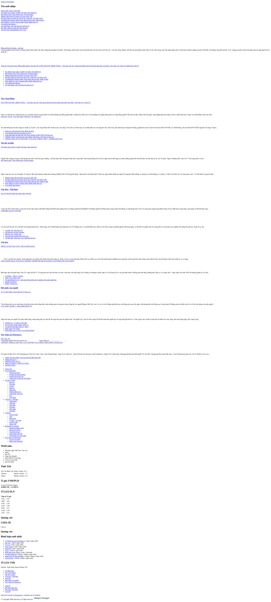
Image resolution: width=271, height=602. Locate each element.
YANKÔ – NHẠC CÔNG (14, 276)
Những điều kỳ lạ (15, 392)
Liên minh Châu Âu (16, 394)
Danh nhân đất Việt (15, 434)
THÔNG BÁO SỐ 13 (12, 361)
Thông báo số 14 (10, 359)
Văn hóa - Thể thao (9, 189)
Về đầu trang (9, 571)
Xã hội (11, 386)
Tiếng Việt (12, 424)
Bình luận (12, 418)
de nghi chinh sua (11, 554)
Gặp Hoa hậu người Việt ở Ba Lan (16, 236)
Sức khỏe (12, 409)
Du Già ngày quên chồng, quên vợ (16, 325)
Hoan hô (8, 549)
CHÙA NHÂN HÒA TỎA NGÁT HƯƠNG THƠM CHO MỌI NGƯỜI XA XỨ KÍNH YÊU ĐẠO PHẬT (37, 261)
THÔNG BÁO (10, 365)
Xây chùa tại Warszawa (11, 335)
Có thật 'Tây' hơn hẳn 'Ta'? (14, 230)
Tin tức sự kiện (7, 143)
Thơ (10, 417)
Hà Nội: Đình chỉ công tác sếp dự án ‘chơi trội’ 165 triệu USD (22, 18)
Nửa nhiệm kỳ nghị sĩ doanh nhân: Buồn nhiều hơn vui (19, 22)
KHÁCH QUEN (11, 282)
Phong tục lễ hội (14, 430)
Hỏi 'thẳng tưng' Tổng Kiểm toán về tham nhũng (17, 14)
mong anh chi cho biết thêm (14, 556)
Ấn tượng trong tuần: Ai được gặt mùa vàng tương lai (19, 13)
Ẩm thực (12, 407)
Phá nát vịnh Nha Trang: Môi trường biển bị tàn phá (18, 66)
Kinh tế (11, 388)
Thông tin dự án (14, 373)
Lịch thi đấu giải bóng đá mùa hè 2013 (18, 133)
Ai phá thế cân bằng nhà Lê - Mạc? (17, 327)
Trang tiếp (16, 11)
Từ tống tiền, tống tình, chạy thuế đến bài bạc (20, 238)
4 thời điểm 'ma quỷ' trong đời (11, 211)
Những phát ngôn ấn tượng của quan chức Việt (16, 16)
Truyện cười (13, 422)
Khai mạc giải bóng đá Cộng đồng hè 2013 (19, 131)
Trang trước (5, 11)
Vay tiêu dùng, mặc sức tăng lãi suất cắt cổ (15, 26)
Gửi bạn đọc (9, 558)
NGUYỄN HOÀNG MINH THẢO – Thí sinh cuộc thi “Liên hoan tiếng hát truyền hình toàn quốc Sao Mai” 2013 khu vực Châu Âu (81, 66)
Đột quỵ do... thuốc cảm (13, 234)
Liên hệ (7, 586)
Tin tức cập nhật (14, 439)
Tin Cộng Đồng (8, 98)
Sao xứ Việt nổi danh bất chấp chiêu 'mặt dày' (16, 193)
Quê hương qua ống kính (17, 436)
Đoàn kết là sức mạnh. (12, 552)
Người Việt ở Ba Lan (16, 376)
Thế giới (12, 384)
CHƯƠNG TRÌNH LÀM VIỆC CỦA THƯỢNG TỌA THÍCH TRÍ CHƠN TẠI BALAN (32, 342)
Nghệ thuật (13, 401)
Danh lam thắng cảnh (16, 428)
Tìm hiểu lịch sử (14, 432)
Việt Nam (12, 397)
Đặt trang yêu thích (11, 590)
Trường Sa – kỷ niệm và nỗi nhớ (16, 323)
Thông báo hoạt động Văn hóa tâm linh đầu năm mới (23, 358)
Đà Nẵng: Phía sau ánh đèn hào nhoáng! (14, 28)
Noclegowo (18, 595)
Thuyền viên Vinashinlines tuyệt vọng (13, 30)
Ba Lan (11, 382)
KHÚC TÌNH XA (11, 284)
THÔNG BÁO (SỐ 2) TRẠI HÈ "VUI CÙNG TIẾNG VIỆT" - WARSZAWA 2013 (34, 139)
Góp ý (7, 550)
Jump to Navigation (7, 2)
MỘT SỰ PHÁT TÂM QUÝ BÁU (17, 363)
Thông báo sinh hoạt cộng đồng (20, 378)
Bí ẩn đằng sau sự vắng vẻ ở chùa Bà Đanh (19, 330)
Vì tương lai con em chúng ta (15, 541)
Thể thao (12, 403)
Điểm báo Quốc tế (132, 66)
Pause (11, 11)
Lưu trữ (7, 591)
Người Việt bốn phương (17, 375)
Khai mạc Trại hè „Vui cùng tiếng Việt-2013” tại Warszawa (21, 116)
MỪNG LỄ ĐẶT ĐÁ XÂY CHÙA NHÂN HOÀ (18, 246)
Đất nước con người (9, 288)
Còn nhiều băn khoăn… (9, 24)
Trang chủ (8, 369)
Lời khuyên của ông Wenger (14, 232)
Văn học (4, 242)
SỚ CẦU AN (5, 339)
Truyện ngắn (13, 415)
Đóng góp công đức (16, 441)
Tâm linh (12, 405)
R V (10, 396)
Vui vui (7, 545)
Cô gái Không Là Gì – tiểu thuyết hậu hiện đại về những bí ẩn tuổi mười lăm (30, 280)
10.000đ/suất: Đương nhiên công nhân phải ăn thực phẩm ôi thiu (22, 20)
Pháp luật (12, 390)
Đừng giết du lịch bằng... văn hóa (12, 48)
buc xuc (7, 543)
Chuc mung (9, 547)
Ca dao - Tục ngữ (15, 420)
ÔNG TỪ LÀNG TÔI (12, 278)
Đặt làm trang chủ (11, 588)
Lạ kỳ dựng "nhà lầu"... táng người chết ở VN (16, 306)
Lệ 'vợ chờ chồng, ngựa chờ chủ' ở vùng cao (16, 292)
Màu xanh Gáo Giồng (12, 329)
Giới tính (12, 411)
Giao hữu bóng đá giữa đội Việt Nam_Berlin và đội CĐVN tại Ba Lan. (29, 135)
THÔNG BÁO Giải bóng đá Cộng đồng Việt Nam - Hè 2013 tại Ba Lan (29, 137)
